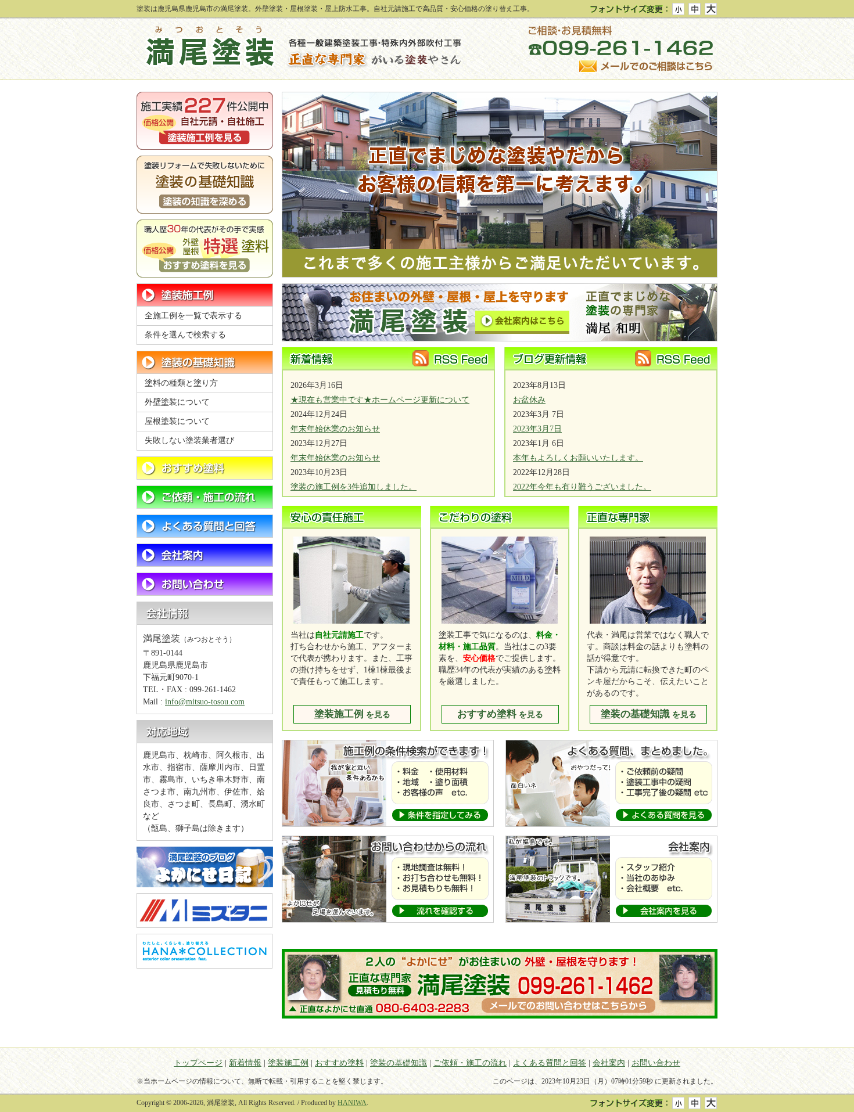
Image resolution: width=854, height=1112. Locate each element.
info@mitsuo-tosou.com (205, 701)
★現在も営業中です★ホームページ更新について (379, 399)
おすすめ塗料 (339, 1063)
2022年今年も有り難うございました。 (582, 487)
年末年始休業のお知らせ (335, 428)
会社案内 (609, 1063)
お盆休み (529, 399)
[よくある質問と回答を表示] (205, 526)
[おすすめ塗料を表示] (205, 468)
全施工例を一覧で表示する (193, 315)
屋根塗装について (177, 421)
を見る (352, 713)
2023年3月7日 (537, 428)
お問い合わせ (655, 1063)
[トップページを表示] (299, 49)
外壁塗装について (177, 402)
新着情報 (245, 1063)
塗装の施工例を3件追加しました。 (353, 487)
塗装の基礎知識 (398, 1063)
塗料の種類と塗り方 (181, 383)
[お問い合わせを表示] (205, 584)
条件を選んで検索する (185, 334)
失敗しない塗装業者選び (189, 440)
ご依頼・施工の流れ (470, 1063)
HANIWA (352, 1103)
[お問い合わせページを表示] (623, 49)
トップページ (198, 1063)
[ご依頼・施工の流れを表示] (205, 497)
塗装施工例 (288, 1063)
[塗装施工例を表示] (205, 295)
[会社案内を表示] (205, 555)
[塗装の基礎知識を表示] (205, 362)
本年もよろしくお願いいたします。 (578, 458)
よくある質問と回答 (549, 1063)
